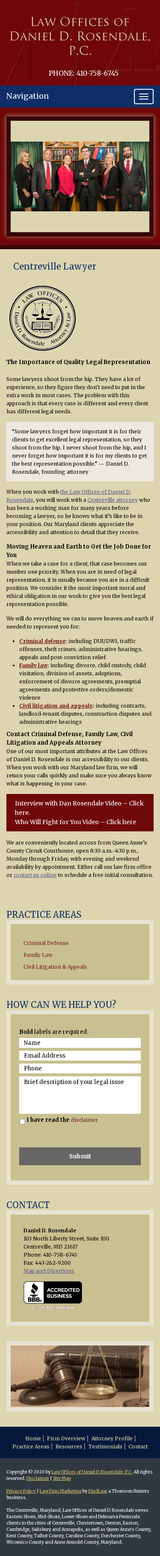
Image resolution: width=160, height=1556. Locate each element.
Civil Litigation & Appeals (55, 967)
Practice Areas (30, 1446)
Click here (121, 822)
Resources (68, 1446)
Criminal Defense (46, 943)
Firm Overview (66, 1438)
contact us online (35, 875)
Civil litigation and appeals (56, 706)
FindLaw (97, 1491)
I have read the (62, 1120)
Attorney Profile (112, 1438)
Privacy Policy (21, 1491)
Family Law (37, 955)
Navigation (27, 96)
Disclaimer (37, 1478)
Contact (138, 1446)
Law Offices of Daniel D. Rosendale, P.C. (92, 1472)
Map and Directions (48, 1271)
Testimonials (105, 1446)
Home (33, 1438)
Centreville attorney (112, 500)
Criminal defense (42, 641)
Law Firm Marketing (60, 1491)
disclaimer (84, 1120)
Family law (33, 665)
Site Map (62, 1478)
